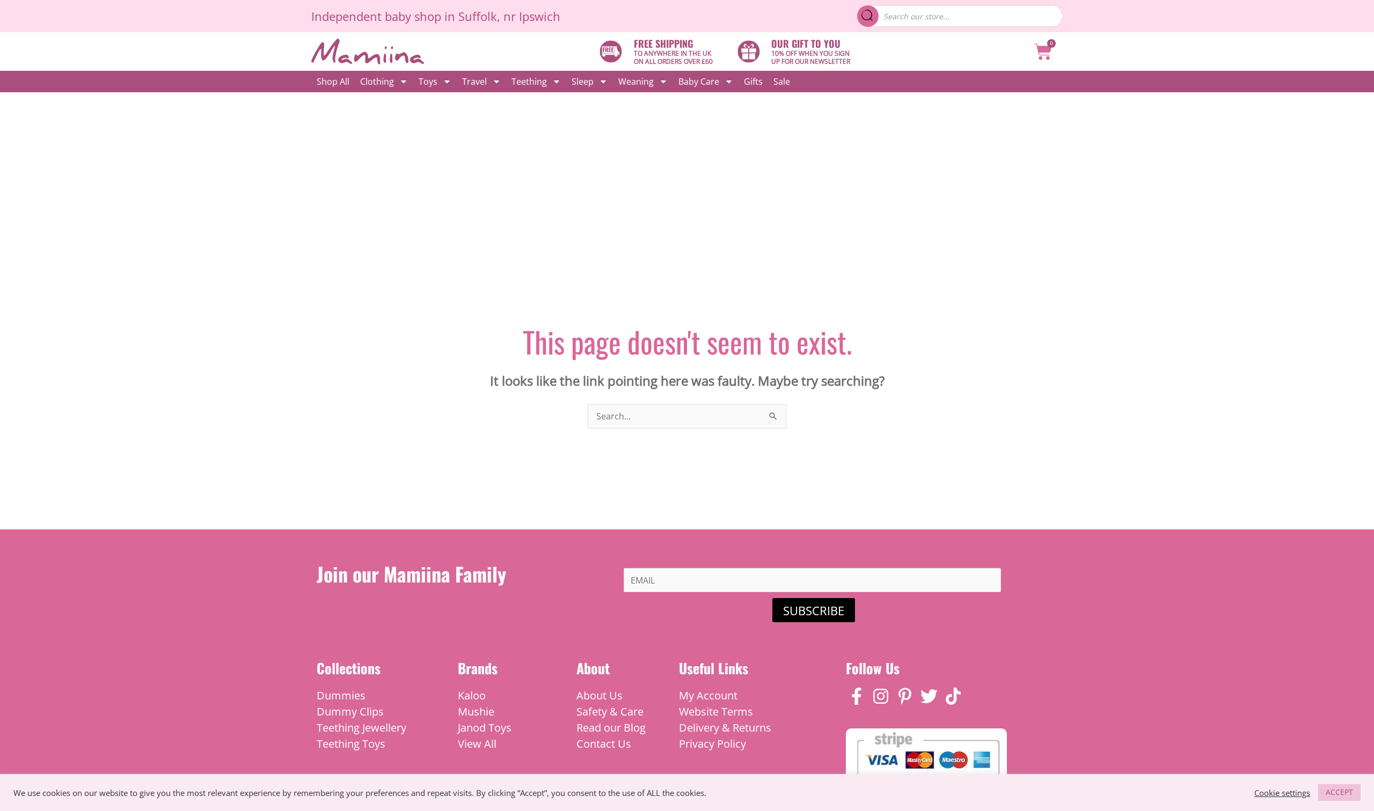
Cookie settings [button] (1282, 793)
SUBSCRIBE (813, 610)
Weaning (636, 81)
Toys (428, 81)
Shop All (333, 81)
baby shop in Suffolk (441, 16)
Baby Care (698, 81)
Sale (781, 81)
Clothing (377, 81)
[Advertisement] (687, 173)
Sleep (583, 81)
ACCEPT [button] (1339, 792)
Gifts (753, 81)
